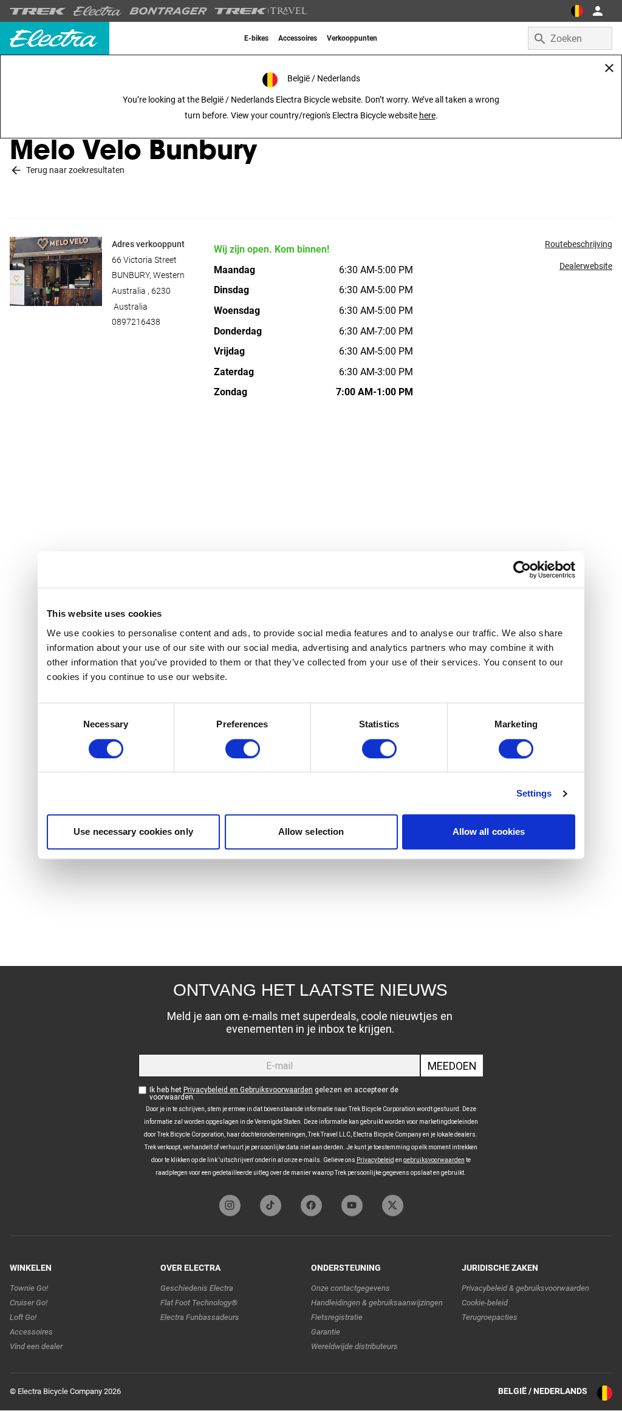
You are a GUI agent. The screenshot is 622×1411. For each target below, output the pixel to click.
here (427, 115)
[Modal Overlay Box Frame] (311, 1077)
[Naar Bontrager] (168, 11)
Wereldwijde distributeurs (354, 1346)
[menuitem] (256, 38)
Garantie (325, 1331)
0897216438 (136, 322)
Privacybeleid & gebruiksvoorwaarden (525, 1288)
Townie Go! (29, 1288)
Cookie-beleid (485, 1302)
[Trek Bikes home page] (38, 11)
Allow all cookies (489, 832)
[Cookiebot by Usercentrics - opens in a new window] (522, 569)
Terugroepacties (490, 1317)
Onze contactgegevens (350, 1288)
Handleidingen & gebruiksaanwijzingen (377, 1302)
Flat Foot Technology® (199, 1302)
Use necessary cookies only (133, 832)
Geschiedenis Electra (196, 1288)
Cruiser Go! (28, 1302)
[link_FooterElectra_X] (392, 1205)
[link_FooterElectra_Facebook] (311, 1205)
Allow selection (311, 832)
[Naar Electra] (97, 11)
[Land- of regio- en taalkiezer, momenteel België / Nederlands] (577, 11)
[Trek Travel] (261, 11)
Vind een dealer (36, 1346)
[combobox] (570, 38)
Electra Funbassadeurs (199, 1317)
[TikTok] (270, 1205)
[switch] (242, 748)
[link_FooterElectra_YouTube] (352, 1205)
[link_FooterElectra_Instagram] (230, 1205)
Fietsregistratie (337, 1317)
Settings (534, 793)
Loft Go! (23, 1317)
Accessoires (31, 1331)
